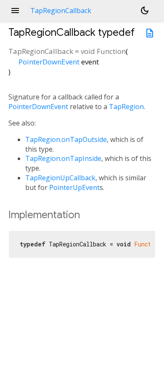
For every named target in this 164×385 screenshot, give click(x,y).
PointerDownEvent (49, 62)
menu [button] (15, 10)
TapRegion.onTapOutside (66, 139)
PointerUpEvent (74, 187)
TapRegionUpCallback (60, 177)
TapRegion (126, 106)
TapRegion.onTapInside (63, 158)
